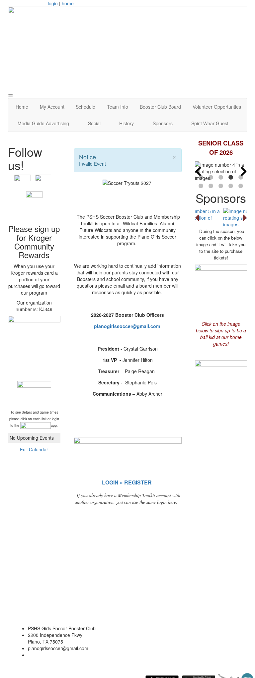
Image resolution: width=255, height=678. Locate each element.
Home (22, 106)
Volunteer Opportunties (217, 106)
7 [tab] (211, 186)
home (68, 3)
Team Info (117, 106)
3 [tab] (220, 177)
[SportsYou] (35, 425)
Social (94, 123)
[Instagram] (34, 199)
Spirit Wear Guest (209, 123)
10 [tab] (240, 186)
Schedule (85, 106)
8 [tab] (220, 186)
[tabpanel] (221, 171)
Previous (198, 171)
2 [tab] (211, 177)
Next (243, 171)
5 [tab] (240, 177)
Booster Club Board (160, 106)
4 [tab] (230, 177)
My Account (52, 106)
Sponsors (163, 123)
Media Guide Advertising (43, 123)
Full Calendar (34, 449)
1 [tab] (201, 177)
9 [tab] (230, 186)
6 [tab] (201, 186)
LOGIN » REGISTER (127, 482)
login (53, 3)
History (126, 123)
